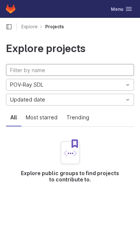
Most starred (41, 117)
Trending (77, 117)
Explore (29, 26)
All (13, 117)
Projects (54, 26)
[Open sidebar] (9, 27)
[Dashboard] (10, 8)
